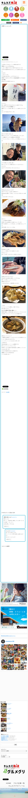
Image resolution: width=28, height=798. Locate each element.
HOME (8, 783)
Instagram (15, 22)
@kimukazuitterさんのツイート (8, 635)
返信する (6, 526)
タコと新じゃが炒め (5, 735)
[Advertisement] (14, 41)
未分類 (7, 392)
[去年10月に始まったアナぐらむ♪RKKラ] (17, 667)
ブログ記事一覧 (5, 19)
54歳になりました (4, 740)
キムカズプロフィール (16, 786)
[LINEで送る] (5, 59)
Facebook (23, 19)
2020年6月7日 (14, 517)
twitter (8, 22)
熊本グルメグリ (15, 19)
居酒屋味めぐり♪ (4, 737)
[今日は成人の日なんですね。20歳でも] (24, 660)
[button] (24, 3)
